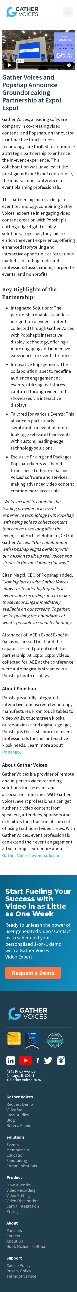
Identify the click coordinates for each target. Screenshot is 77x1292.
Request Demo (19, 1104)
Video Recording (21, 1190)
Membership (17, 1150)
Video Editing (18, 1195)
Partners (14, 1230)
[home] (21, 12)
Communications (21, 1166)
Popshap (11, 752)
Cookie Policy (18, 1265)
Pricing (12, 1211)
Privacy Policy (18, 1271)
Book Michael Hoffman (26, 1246)
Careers (13, 1236)
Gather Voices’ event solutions (32, 855)
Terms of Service (21, 1276)
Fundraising (16, 1160)
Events (12, 1144)
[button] (68, 12)
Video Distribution (22, 1201)
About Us (14, 1241)
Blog (10, 1120)
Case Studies (17, 1115)
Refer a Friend (18, 1125)
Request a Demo (33, 973)
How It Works (18, 1185)
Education (15, 1155)
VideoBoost (16, 1109)
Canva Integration (22, 1206)
